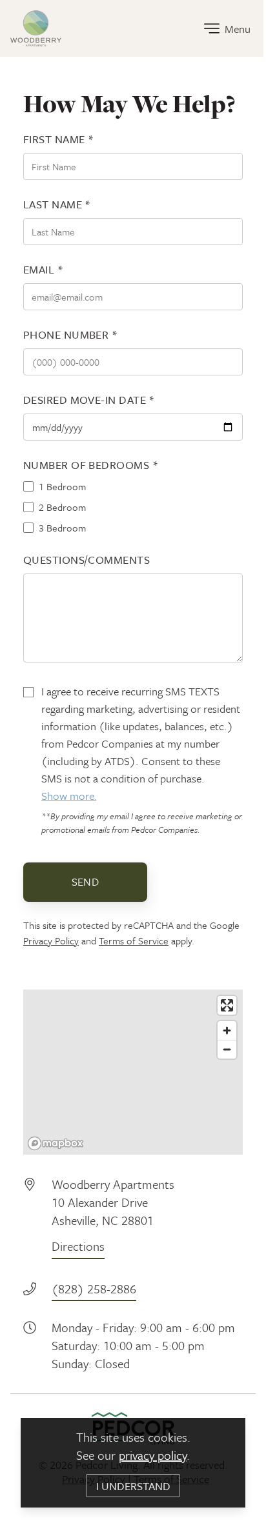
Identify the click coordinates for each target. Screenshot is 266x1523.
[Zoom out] (227, 1049)
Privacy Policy (51, 940)
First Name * (58, 139)
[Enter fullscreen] (227, 1005)
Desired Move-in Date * (89, 400)
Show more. (68, 796)
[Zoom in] (227, 1030)
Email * (43, 269)
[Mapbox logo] (55, 1143)
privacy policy (153, 1455)
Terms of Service (134, 940)
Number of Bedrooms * (90, 465)
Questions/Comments (86, 560)
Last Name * (57, 204)
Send (85, 881)
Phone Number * (70, 334)
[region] (133, 1072)
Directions (78, 1246)
